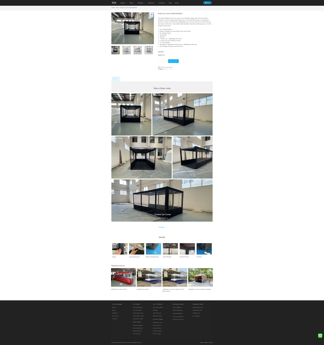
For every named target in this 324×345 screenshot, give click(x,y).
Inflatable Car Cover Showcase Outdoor (199, 289)
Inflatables (140, 3)
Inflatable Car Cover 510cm (119, 289)
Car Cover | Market (158, 319)
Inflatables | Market (198, 304)
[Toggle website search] (182, 3)
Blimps (131, 3)
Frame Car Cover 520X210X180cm (128, 7)
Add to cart (173, 61)
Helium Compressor (178, 313)
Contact (177, 3)
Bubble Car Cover (167, 69)
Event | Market (137, 322)
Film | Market (136, 304)
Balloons (123, 3)
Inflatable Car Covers (143, 289)
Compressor (151, 3)
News (170, 3)
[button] (151, 14)
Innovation (161, 3)
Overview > (162, 227)
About (206, 342)
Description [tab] (115, 79)
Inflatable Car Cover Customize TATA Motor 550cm (173, 290)
